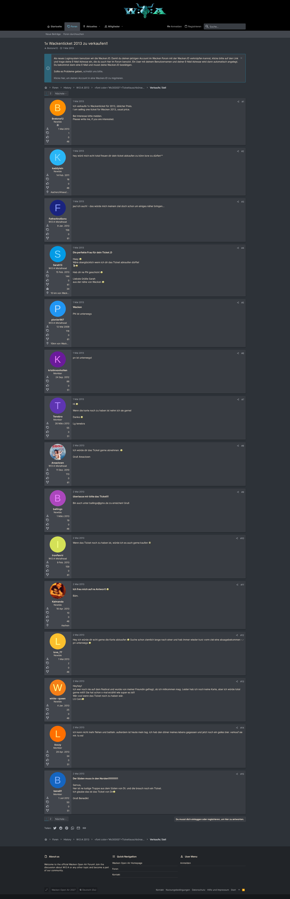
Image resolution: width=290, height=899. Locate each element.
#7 (242, 399)
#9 (242, 492)
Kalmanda (57, 601)
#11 (242, 584)
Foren (115, 868)
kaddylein (57, 168)
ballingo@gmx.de (98, 503)
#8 (242, 445)
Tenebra (57, 416)
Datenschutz (198, 889)
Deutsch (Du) (89, 889)
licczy (57, 744)
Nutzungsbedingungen (178, 889)
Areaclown (58, 462)
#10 (242, 538)
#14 (242, 727)
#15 (242, 774)
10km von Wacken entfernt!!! (66, 343)
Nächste (59, 93)
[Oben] (239, 889)
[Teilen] (238, 101)
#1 (243, 101)
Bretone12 (52, 48)
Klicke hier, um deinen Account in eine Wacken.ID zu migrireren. (88, 78)
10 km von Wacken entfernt (65, 293)
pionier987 (57, 319)
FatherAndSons (58, 218)
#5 (242, 302)
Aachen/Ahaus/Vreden (63, 192)
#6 (242, 353)
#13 (242, 681)
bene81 (58, 791)
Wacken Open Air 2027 (64, 889)
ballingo (57, 509)
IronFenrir (57, 555)
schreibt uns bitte (92, 71)
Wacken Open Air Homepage (127, 863)
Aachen (65, 625)
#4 (242, 248)
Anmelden (185, 863)
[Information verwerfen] (241, 58)
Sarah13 (57, 265)
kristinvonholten (57, 370)
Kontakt (116, 874)
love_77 (57, 652)
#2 (242, 151)
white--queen (58, 698)
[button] (100, 26)
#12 (242, 635)
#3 (242, 201)
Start (233, 889)
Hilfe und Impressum (218, 889)
